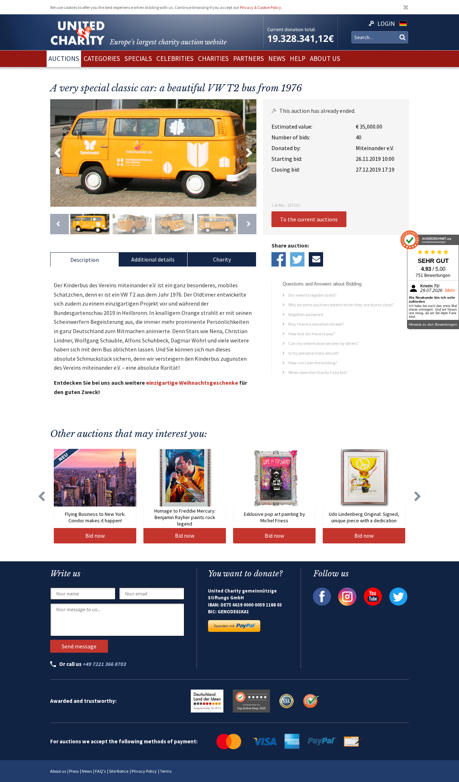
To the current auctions (309, 219)
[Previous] (59, 224)
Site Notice (118, 771)
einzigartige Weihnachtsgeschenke (192, 382)
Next (249, 153)
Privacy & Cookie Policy (260, 7)
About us (58, 771)
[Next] (247, 224)
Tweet (297, 259)
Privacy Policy (144, 771)
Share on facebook (278, 259)
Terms (165, 771)
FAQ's (100, 771)
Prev (57, 153)
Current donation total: (291, 29)
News (87, 771)
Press (74, 771)
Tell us (316, 259)
